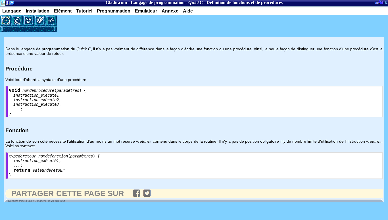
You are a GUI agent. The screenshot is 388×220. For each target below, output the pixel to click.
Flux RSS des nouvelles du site (11, 4)
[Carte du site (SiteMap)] (51, 20)
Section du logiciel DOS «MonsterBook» (376, 3)
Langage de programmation (158, 2)
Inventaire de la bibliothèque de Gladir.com (381, 2)
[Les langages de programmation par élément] (5, 20)
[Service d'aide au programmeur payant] (39, 20)
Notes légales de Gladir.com (6, 4)
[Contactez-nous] (28, 20)
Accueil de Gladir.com (2, 2)
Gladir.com (116, 2)
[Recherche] (17, 20)
